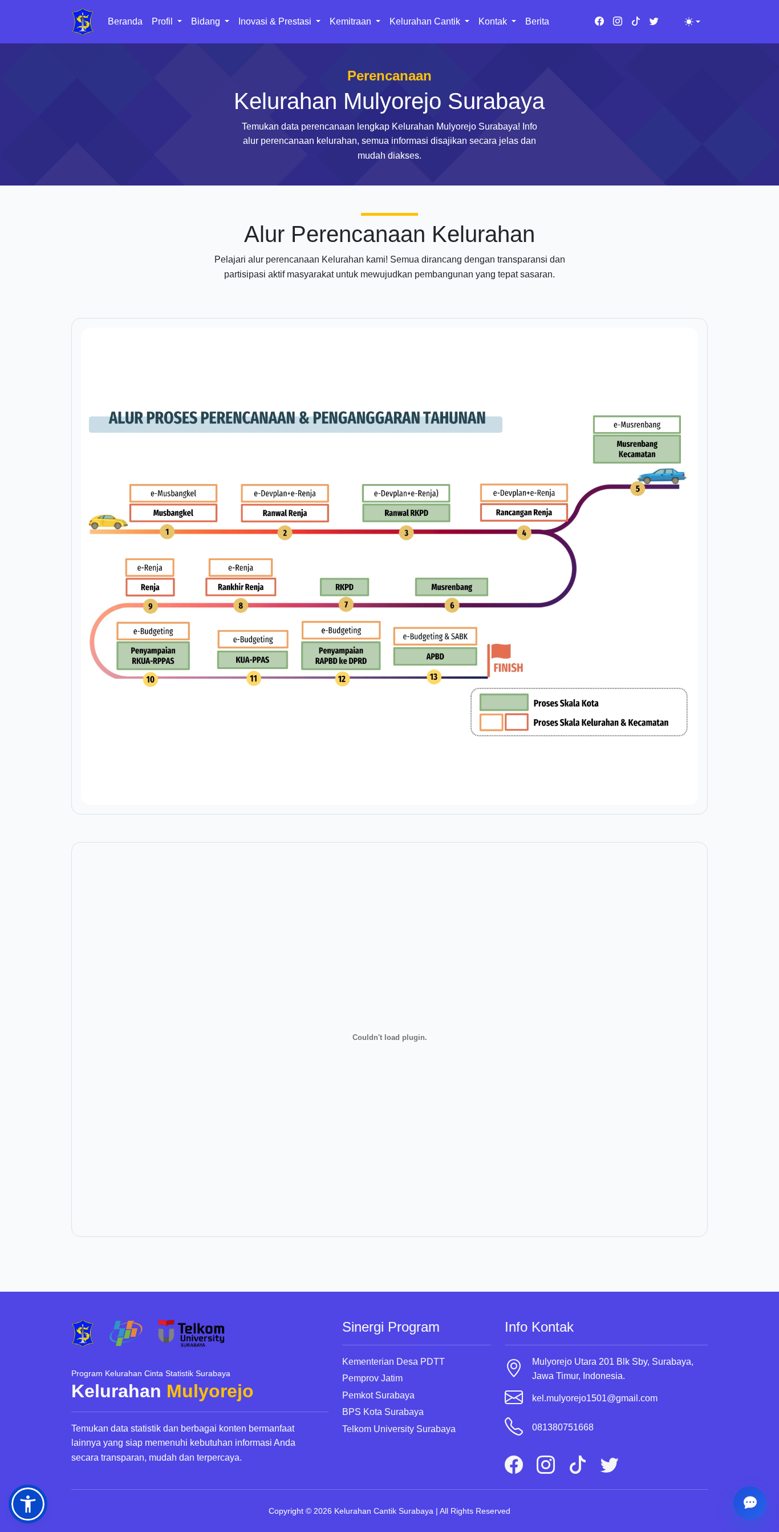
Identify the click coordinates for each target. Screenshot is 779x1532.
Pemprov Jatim (372, 1378)
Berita (537, 21)
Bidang (206, 21)
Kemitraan (352, 21)
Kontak (493, 21)
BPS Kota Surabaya (383, 1412)
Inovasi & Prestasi (276, 21)
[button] (27, 1504)
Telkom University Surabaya (399, 1429)
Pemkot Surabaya (378, 1395)
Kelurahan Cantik (426, 21)
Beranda (125, 21)
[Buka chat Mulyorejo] (749, 1502)
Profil (163, 21)
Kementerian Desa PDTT (393, 1361)
